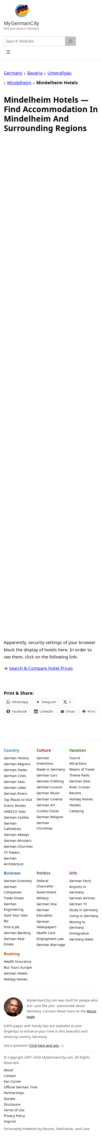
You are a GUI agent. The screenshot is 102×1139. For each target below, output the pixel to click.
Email (70, 711)
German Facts (80, 881)
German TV (78, 904)
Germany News (81, 939)
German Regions (17, 764)
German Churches (18, 846)
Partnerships (14, 1092)
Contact (10, 1075)
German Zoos (79, 781)
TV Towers (12, 852)
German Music (48, 793)
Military (43, 898)
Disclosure (12, 1104)
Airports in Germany (77, 889)
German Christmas (45, 825)
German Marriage (51, 944)
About (8, 1070)
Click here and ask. (44, 1045)
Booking (12, 953)
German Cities (15, 775)
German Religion (50, 817)
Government (46, 892)
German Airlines (82, 898)
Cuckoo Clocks (48, 811)
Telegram (48, 702)
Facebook (19, 711)
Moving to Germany (77, 925)
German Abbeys (16, 834)
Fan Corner (12, 1081)
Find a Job (11, 927)
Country (11, 750)
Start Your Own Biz (16, 918)
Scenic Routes (15, 805)
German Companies (13, 889)
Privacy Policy (14, 1115)
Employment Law (50, 938)
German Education (44, 913)
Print (91, 711)
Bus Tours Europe (18, 967)
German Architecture (13, 861)
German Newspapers (46, 924)
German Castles (16, 817)
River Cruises (79, 787)
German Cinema (49, 799)
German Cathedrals (12, 826)
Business (12, 873)
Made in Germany (51, 769)
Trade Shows (14, 898)
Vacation (77, 750)
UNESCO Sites (15, 811)
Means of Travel (81, 769)
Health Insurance (17, 961)
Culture (44, 750)
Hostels (75, 805)
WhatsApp (20, 702)
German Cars (47, 775)
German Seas (14, 781)
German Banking (17, 933)
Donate (9, 1098)
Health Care (46, 933)
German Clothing (50, 781)
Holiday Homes (81, 799)
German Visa (47, 904)
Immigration (79, 933)
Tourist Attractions (78, 761)
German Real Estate (14, 941)
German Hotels (16, 973)
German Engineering (13, 907)
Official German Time (20, 1087)
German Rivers (15, 793)
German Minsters (18, 840)
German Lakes (15, 787)
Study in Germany (83, 910)
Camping (76, 811)
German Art (46, 805)
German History (16, 758)
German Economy (18, 881)
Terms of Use (14, 1110)
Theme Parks (79, 775)
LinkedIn (46, 711)
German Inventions (45, 761)
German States (15, 770)
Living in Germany (83, 916)
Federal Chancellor (45, 883)
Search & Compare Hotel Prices (41, 668)
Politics (43, 873)
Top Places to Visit (18, 799)
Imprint (10, 1121)
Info (73, 873)
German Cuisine (49, 787)
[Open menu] (8, 52)
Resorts (75, 793)
